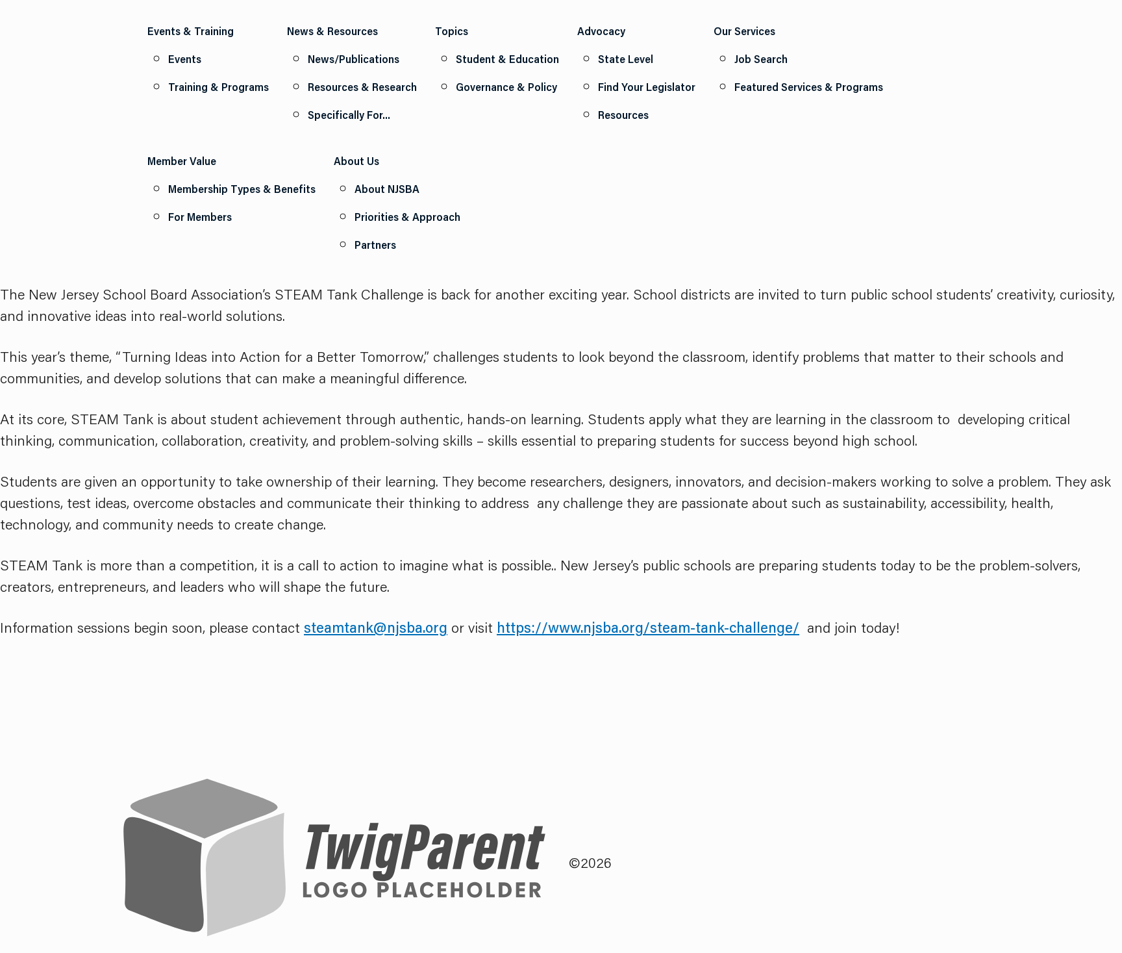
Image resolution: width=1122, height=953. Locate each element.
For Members (200, 216)
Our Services (744, 31)
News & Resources (332, 31)
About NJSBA (387, 189)
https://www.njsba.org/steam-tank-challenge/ (648, 627)
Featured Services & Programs (808, 87)
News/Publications (353, 59)
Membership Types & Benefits (242, 189)
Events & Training (190, 31)
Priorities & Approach (407, 216)
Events (184, 59)
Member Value (181, 161)
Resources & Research (362, 87)
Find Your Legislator (646, 87)
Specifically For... (349, 114)
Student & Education (507, 59)
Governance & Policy (506, 87)
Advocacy (601, 31)
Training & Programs (218, 87)
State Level (625, 59)
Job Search (761, 59)
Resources (623, 114)
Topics (451, 31)
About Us (356, 161)
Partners (375, 244)
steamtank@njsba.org (375, 627)
